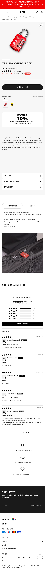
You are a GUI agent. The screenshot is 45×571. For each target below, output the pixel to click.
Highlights (12, 206)
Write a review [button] (22, 324)
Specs (33, 206)
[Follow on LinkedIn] (3, 561)
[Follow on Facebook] (3, 557)
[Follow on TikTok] (30, 557)
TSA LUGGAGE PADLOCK (9, 19)
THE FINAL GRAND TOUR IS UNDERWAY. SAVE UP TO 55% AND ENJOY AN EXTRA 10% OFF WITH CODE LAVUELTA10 (23, 4)
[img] (6, 337)
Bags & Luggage (13, 17)
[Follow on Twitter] (8, 557)
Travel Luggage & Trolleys (27, 17)
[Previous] (2, 4)
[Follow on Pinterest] (19, 557)
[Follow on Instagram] (13, 557)
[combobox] (9, 519)
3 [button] (23, 432)
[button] (7, 71)
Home (3, 17)
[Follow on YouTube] (24, 557)
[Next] (42, 4)
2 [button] (20, 432)
